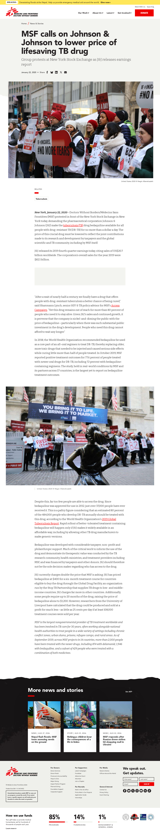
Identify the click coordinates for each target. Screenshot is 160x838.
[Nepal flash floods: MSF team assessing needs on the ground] (44, 726)
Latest (110, 13)
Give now (105, 2)
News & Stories (36, 23)
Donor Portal (55, 773)
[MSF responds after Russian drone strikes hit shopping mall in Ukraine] (115, 726)
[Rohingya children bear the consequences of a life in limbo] (80, 726)
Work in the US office (81, 790)
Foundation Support (57, 789)
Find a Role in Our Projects (83, 792)
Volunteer (78, 779)
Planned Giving (55, 786)
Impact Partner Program (58, 784)
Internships (78, 797)
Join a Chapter (79, 781)
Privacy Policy (104, 792)
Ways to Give (55, 779)
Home (24, 23)
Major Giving (55, 781)
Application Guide (80, 795)
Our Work (82, 13)
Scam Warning (104, 795)
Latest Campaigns (80, 771)
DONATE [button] (144, 12)
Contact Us (103, 790)
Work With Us (140, 7)
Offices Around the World (108, 773)
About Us (97, 13)
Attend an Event (80, 776)
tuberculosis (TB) (73, 225)
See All (128, 692)
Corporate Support (56, 792)
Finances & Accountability (59, 776)
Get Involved (124, 13)
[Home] (24, 11)
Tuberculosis (41, 199)
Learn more (10, 828)
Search (149, 7)
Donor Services (55, 771)
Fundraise (78, 773)
